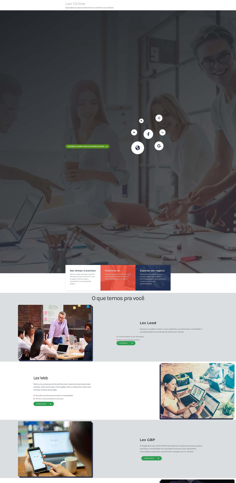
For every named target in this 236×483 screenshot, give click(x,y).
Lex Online (75, 3)
